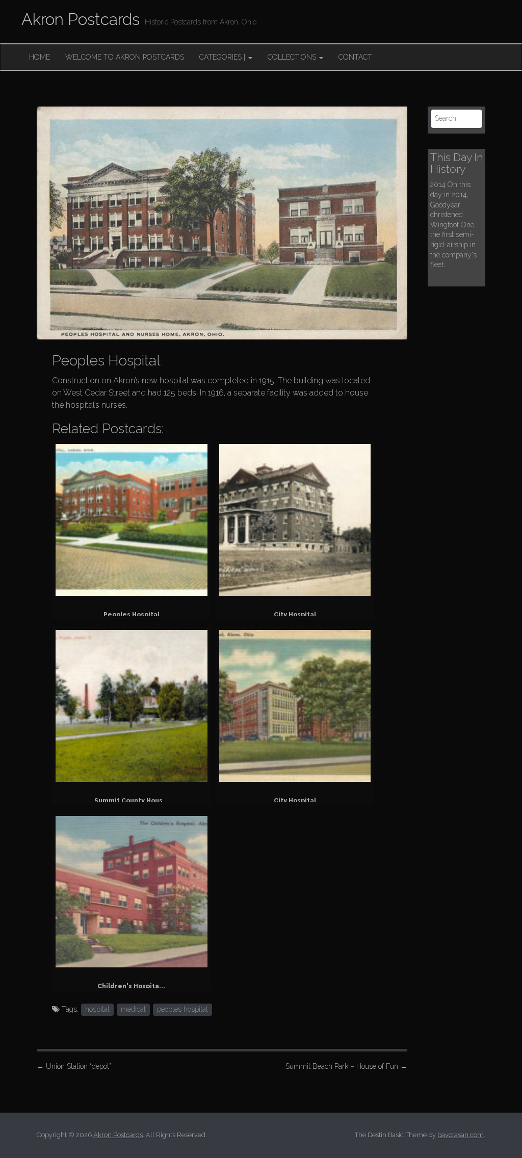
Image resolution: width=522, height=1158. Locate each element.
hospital (97, 1009)
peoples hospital (182, 1009)
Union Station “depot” (74, 1066)
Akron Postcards (80, 19)
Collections (293, 57)
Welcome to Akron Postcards (124, 57)
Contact (355, 57)
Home (39, 57)
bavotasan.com (460, 1135)
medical (133, 1009)
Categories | (223, 57)
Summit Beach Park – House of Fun (346, 1066)
